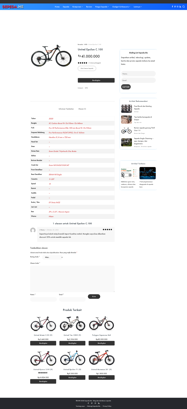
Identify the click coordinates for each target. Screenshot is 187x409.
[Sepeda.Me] (13, 7)
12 (50, 184)
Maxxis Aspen (63, 211)
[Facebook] (172, 6)
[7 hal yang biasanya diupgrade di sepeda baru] (147, 173)
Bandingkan (96, 80)
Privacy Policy (107, 406)
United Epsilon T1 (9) (72, 369)
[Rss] (180, 6)
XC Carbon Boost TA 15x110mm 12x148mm (66, 123)
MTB (85, 44)
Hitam (51, 216)
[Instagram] (178, 6)
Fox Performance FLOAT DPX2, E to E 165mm (66, 132)
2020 (51, 118)
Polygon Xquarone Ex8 (101, 335)
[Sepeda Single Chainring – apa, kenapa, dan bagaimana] (126, 142)
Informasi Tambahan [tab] (66, 109)
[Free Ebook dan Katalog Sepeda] (126, 109)
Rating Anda (35, 257)
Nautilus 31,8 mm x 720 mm (60, 137)
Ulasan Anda (35, 263)
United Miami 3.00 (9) (43, 335)
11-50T (51, 179)
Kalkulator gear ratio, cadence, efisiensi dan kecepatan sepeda (128, 184)
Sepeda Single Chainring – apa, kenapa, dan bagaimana (143, 141)
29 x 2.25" (53, 211)
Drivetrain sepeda (146, 146)
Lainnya (136, 111)
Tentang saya (80, 406)
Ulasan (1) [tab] (82, 109)
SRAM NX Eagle (55, 174)
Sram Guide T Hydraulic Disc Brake (62, 151)
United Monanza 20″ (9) (101, 369)
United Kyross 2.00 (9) (43, 369)
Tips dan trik (137, 122)
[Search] (183, 6)
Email (61, 294)
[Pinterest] (175, 6)
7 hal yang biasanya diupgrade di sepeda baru (146, 184)
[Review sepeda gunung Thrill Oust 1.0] (126, 130)
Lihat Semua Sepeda (87, 68)
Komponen (137, 146)
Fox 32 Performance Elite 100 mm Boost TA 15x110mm (70, 128)
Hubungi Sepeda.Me (93, 406)
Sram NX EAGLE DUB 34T (59, 165)
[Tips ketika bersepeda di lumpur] (126, 120)
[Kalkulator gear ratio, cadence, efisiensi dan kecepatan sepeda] (129, 173)
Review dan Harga (139, 133)
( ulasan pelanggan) (95, 63)
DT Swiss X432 (54, 202)
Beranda (80, 44)
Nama (33, 294)
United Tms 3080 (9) (72, 335)
